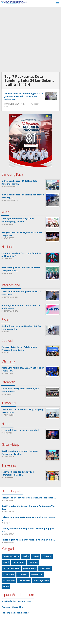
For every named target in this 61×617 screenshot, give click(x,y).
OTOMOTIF (36, 574)
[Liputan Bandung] (14, 2)
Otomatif (23, 574)
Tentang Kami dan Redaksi (15, 612)
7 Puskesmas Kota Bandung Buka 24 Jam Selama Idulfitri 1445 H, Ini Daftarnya (23, 96)
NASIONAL (45, 568)
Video (6, 586)
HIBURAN (33, 562)
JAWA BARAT (29, 568)
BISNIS (36, 556)
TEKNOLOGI (9, 580)
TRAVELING (24, 580)
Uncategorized (41, 580)
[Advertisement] (30, 38)
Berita (26, 556)
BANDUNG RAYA (11, 104)
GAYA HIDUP (19, 562)
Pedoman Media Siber (13, 607)
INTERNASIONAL (11, 568)
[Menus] (58, 3)
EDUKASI (47, 556)
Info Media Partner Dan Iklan (16, 601)
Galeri (6, 562)
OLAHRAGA (8, 574)
